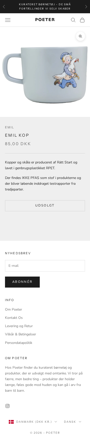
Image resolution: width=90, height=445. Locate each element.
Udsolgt (44, 205)
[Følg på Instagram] (7, 405)
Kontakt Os (14, 317)
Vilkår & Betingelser (20, 334)
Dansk (70, 421)
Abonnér (22, 282)
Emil (9, 127)
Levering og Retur (19, 326)
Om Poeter (13, 309)
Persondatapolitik (18, 342)
